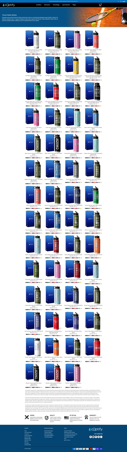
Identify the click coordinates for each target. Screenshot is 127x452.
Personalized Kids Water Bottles (70, 433)
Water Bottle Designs (48, 430)
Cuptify (29, 448)
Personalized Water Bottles (69, 435)
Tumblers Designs (48, 432)
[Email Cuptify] (101, 437)
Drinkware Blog (27, 444)
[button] (39, 5)
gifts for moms (67, 440)
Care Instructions (28, 432)
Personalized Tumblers (68, 437)
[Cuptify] (9, 4)
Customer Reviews (28, 435)
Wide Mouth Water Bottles (69, 432)
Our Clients (26, 443)
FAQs (25, 430)
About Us (26, 441)
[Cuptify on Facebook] (90, 437)
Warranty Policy (27, 440)
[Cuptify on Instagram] (98, 437)
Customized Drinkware (49, 435)
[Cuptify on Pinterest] (96, 437)
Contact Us (26, 433)
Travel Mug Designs (48, 437)
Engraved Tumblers (68, 430)
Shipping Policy (27, 438)
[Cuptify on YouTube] (93, 437)
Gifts (65, 438)
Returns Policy (27, 437)
